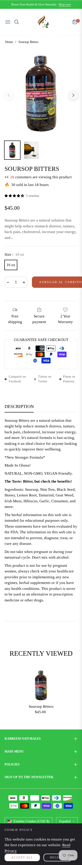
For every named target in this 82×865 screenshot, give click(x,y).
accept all (22, 857)
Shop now (65, 4)
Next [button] (73, 95)
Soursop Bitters (41, 706)
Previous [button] (9, 95)
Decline (57, 857)
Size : (14, 254)
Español (65, 821)
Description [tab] (19, 406)
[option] (41, 93)
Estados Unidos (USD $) (31, 821)
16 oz (10, 265)
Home (9, 42)
